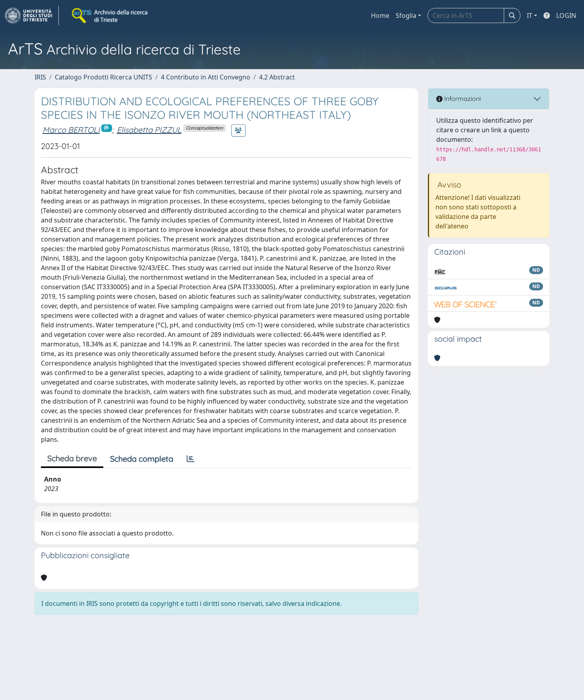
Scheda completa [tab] (141, 459)
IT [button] (529, 15)
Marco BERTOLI (71, 130)
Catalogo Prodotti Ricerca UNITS (103, 77)
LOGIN (566, 15)
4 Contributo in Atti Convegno (205, 77)
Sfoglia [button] (406, 15)
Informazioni (462, 98)
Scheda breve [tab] (72, 458)
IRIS (40, 77)
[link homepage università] (110, 15)
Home (380, 15)
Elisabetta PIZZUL (149, 130)
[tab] (190, 459)
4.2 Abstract (277, 77)
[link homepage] (32, 15)
